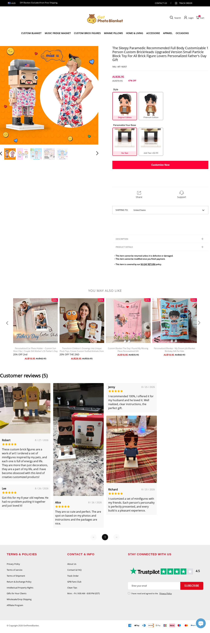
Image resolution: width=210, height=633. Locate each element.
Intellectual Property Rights (20, 587)
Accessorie (153, 33)
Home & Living (134, 33)
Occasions (182, 33)
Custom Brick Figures (87, 33)
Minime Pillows (113, 33)
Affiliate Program (15, 605)
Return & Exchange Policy (19, 581)
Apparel (167, 33)
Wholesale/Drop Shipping (19, 599)
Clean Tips (72, 587)
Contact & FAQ (74, 569)
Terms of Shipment (16, 575)
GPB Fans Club (74, 581)
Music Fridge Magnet (58, 33)
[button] (7, 95)
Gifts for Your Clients (16, 593)
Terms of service (14, 569)
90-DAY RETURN (148, 264)
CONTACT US (161, 3)
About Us (71, 563)
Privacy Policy (13, 563)
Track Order (185, 3)
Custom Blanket (31, 33)
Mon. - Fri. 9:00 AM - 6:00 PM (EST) (83, 593)
